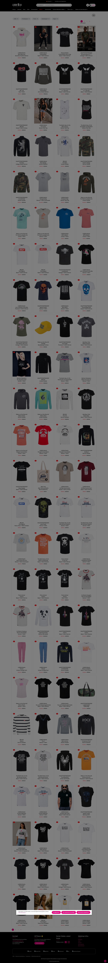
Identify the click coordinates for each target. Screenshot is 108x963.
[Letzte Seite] (90, 21)
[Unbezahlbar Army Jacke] (43, 74)
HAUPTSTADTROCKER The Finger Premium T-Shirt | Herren (64, 343)
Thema (34, 18)
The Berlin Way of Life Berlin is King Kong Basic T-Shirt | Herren (43, 560)
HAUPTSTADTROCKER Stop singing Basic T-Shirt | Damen (21, 488)
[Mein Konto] (87, 5)
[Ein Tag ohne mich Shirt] (22, 364)
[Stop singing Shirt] (22, 472)
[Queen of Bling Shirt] (86, 906)
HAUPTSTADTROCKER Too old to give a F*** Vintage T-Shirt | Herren (86, 54)
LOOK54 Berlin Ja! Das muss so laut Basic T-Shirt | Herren (86, 488)
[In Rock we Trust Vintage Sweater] (86, 725)
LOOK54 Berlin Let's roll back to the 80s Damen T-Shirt (86, 271)
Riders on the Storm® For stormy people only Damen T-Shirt (43, 235)
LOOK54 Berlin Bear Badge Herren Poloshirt (43, 163)
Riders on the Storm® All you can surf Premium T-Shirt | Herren (86, 777)
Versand (79, 942)
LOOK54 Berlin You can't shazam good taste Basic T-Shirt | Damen (43, 705)
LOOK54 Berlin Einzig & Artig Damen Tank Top (65, 199)
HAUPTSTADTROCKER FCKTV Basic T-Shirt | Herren (65, 633)
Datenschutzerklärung (20, 956)
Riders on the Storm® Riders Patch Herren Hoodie (21, 416)
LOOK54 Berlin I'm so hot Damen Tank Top (43, 127)
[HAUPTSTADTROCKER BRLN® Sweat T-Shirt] (22, 111)
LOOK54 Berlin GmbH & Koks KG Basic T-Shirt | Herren (21, 922)
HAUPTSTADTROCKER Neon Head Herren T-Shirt (43, 524)
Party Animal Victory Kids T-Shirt (64, 596)
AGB (13, 956)
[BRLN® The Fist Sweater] (65, 400)
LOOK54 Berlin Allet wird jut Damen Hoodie (65, 741)
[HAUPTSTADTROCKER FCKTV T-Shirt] (65, 617)
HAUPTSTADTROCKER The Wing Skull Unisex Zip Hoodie (65, 777)
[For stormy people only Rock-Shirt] (43, 219)
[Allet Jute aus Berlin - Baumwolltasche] (43, 472)
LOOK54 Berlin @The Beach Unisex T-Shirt (64, 235)
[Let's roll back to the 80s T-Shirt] (22, 291)
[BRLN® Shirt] (43, 255)
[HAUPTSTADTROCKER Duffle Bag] (86, 689)
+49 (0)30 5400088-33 (19, 942)
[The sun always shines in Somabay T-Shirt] (43, 797)
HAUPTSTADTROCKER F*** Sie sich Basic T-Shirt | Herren (65, 90)
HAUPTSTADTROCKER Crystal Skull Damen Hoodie (21, 199)
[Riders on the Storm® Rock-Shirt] (22, 689)
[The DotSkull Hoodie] (86, 436)
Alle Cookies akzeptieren (83, 912)
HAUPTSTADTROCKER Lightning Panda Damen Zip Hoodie (43, 633)
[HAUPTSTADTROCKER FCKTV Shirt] (86, 617)
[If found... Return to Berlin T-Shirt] (86, 653)
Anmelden (57, 1)
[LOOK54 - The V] (43, 725)
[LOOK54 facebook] (66, 942)
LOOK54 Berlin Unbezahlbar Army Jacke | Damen (43, 90)
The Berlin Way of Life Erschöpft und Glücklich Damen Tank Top (86, 127)
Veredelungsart (45, 18)
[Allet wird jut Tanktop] (65, 111)
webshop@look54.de (17, 941)
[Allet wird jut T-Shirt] (43, 870)
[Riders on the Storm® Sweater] (43, 400)
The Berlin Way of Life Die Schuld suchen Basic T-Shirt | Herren (21, 777)
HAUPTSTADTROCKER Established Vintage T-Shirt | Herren (65, 271)
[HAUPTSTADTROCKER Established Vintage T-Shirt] (65, 255)
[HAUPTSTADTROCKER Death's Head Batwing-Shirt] (86, 797)
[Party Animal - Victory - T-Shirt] (22, 580)
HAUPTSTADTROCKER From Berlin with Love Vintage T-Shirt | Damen (22, 343)
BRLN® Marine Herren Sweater (22, 741)
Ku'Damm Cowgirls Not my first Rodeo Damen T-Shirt (86, 596)
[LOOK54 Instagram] (69, 942)
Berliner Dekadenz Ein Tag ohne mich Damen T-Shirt (21, 380)
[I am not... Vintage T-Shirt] (65, 870)
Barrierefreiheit (81, 945)
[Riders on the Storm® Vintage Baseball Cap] (43, 327)
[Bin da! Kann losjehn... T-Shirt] (86, 508)
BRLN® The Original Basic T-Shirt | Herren (21, 271)
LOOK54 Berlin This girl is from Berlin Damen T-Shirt (43, 452)
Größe (15, 18)
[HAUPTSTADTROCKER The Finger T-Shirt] (65, 327)
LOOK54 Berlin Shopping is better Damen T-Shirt (86, 560)
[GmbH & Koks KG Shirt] (86, 870)
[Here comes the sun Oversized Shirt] (22, 544)
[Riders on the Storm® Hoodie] (22, 400)
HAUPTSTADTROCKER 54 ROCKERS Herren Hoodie (65, 669)
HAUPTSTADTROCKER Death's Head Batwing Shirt (86, 813)
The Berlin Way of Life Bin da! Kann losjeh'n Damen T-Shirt (64, 524)
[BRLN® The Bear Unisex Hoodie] (65, 147)
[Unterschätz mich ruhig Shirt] (65, 38)
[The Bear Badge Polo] (43, 147)
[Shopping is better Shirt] (86, 544)
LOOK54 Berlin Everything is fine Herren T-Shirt (86, 849)
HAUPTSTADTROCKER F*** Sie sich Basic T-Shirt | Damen (86, 90)
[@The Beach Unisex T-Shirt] (65, 219)
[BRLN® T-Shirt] (22, 255)
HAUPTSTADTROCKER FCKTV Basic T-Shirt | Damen (86, 633)
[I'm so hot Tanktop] (43, 111)
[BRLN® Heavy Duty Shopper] (43, 906)
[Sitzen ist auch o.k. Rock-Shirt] (86, 364)
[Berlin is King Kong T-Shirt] (43, 544)
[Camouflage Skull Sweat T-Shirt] (86, 291)
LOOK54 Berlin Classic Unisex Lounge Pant (21, 669)
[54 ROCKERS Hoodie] (65, 653)
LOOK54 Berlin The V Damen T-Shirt (43, 741)
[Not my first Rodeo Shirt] (86, 580)
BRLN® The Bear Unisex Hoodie (64, 163)
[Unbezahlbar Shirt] (43, 38)
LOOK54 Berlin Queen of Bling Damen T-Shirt (65, 922)
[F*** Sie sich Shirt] (86, 74)
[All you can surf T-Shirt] (86, 761)
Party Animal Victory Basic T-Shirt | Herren (21, 596)
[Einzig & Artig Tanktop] (65, 183)
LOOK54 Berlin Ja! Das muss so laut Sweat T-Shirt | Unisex (64, 488)
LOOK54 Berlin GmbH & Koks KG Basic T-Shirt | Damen (86, 886)
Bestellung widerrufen (36, 956)
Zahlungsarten (81, 944)
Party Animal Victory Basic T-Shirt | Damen (43, 596)
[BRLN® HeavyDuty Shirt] (22, 508)
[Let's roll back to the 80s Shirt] (86, 255)
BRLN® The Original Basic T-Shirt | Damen (43, 271)
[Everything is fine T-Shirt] (86, 833)
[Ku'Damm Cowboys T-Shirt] (22, 617)
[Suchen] (70, 5)
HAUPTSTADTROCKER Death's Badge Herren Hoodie (86, 163)
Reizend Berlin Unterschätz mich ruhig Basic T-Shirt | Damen (65, 54)
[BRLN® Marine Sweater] (22, 725)
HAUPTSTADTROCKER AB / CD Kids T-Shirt (21, 90)
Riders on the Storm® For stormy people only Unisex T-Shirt (22, 235)
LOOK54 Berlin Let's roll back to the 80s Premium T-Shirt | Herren (21, 307)
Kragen (54, 18)
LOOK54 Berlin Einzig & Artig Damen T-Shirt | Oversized (43, 199)
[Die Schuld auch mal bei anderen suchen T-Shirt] (22, 761)
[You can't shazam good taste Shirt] (43, 689)
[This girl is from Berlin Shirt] (43, 436)
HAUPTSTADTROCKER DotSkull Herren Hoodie (86, 452)
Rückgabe (80, 939)
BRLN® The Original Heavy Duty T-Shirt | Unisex (22, 524)
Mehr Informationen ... (22, 912)
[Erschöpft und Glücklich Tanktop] (86, 111)
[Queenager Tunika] (22, 870)
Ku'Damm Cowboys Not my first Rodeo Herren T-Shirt (22, 633)
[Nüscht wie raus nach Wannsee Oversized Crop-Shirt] (22, 833)
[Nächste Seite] (87, 21)
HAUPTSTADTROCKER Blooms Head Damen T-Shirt (43, 307)
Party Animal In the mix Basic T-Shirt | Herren (64, 560)
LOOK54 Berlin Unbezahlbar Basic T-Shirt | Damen (43, 54)
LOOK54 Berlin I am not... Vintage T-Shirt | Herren (65, 886)
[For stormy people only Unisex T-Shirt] (22, 219)
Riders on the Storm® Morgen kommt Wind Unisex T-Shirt (21, 452)
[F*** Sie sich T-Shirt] (65, 74)
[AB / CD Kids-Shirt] (22, 74)
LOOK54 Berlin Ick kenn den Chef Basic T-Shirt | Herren (64, 813)
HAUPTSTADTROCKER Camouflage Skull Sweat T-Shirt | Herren (86, 307)
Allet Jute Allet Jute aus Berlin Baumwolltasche (43, 488)
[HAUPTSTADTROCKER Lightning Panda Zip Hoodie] (43, 617)
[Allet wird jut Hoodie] (65, 725)
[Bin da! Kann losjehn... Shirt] (65, 508)
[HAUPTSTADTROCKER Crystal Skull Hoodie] (22, 183)
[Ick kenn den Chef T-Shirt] (65, 797)
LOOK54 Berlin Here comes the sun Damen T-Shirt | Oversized (21, 560)
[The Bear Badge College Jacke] (22, 147)
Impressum (28, 956)
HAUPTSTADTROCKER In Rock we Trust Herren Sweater (86, 741)
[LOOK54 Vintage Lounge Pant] (22, 653)
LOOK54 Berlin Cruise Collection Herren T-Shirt (43, 813)
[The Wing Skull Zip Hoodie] (65, 761)
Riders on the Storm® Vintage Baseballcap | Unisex (43, 343)
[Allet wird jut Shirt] (43, 833)
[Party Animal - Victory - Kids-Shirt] (65, 580)
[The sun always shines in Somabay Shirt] (22, 797)
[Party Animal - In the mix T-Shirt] (65, 544)
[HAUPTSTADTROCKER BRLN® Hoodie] (43, 364)
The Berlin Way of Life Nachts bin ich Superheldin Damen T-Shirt (65, 380)
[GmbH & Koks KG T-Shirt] (22, 906)
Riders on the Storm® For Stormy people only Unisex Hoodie (86, 199)
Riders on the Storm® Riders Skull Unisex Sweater (43, 416)
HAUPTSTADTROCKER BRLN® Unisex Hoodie (43, 380)
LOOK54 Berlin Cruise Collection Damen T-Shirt (21, 813)
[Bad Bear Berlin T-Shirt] (86, 327)
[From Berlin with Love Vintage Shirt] (22, 327)
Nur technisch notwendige (68, 912)
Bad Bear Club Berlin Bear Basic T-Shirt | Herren (86, 416)
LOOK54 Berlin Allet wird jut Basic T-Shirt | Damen (43, 849)
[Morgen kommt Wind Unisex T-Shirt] (22, 436)
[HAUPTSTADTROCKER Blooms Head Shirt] (43, 291)
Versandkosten (64, 958)
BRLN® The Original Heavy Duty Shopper (43, 922)
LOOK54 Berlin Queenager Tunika (21, 886)
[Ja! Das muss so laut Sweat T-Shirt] (65, 472)
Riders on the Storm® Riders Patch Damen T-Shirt (21, 705)
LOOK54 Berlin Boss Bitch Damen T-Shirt (65, 307)
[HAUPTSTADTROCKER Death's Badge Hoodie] (86, 147)
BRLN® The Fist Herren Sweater (65, 416)
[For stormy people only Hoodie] (86, 183)
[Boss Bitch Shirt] (65, 291)
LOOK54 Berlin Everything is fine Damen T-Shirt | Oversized (65, 849)
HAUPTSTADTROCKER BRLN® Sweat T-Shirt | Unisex (21, 127)
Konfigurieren (56, 912)
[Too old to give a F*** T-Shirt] (86, 38)
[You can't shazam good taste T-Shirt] (65, 689)
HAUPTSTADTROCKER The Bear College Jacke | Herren (21, 163)
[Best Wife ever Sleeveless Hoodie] (22, 38)
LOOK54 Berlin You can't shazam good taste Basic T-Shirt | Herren (64, 705)
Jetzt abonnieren (39, 943)
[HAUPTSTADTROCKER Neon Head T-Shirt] (43, 508)
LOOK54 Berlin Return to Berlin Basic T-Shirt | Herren (86, 669)
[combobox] (56, 5)
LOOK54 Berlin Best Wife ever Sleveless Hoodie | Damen (21, 54)
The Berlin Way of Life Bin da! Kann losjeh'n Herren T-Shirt (86, 524)
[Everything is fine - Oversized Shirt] (65, 833)
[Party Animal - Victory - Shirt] (43, 580)
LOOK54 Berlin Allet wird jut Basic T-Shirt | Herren (43, 886)
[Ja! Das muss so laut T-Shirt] (86, 472)
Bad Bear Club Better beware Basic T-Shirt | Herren (86, 343)
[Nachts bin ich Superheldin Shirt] (65, 364)
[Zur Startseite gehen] (17, 5)
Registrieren (63, 1)
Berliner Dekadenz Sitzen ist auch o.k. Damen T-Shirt (86, 380)
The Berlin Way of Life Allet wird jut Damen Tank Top (64, 127)
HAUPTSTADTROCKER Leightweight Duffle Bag (86, 705)
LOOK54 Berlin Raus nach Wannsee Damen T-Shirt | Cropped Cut (21, 849)
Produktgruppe (25, 18)
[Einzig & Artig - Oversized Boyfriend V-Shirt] (43, 183)
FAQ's (79, 941)
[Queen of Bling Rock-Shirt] (65, 906)
